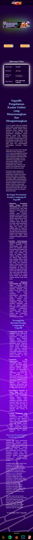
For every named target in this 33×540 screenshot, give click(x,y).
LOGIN (9, 46)
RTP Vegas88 (19, 75)
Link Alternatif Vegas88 (20, 81)
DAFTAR (25, 46)
